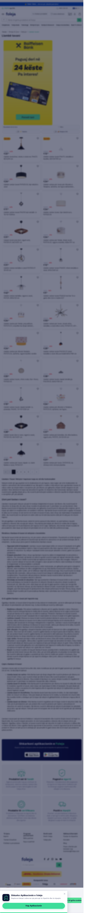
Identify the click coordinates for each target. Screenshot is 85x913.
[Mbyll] (64, 894)
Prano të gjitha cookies (72, 900)
